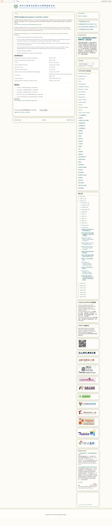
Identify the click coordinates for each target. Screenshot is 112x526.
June (82, 216)
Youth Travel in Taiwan (84, 112)
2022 (81, 196)
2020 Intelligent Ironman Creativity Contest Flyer (25, 100)
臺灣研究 (80, 177)
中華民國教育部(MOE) (84, 21)
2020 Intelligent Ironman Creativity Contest (87, 243)
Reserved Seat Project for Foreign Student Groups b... (87, 248)
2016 (81, 290)
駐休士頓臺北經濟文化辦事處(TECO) (87, 26)
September (84, 209)
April (82, 220)
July (82, 214)
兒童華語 (80, 118)
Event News (81, 79)
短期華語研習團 (82, 167)
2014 (81, 294)
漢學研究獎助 (81, 159)
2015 (81, 292)
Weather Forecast (82, 504)
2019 (81, 283)
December (84, 202)
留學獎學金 (81, 164)
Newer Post (17, 120)
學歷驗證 (80, 130)
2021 (81, 198)
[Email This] (40, 110)
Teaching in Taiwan (83, 107)
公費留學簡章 (81, 123)
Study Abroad (81, 97)
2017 (81, 287)
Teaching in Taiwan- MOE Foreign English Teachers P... (87, 239)
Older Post (70, 120)
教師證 (80, 136)
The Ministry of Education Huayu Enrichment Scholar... (87, 272)
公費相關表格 (81, 128)
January (83, 227)
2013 (81, 296)
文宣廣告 (28, 112)
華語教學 (80, 180)
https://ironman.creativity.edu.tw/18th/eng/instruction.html (28, 24)
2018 (81, 285)
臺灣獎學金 (81, 172)
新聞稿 (80, 146)
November (84, 205)
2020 (81, 201)
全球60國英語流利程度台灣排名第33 (87, 467)
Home (44, 120)
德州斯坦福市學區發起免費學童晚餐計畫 (87, 230)
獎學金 (80, 162)
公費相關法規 (81, 125)
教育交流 (80, 138)
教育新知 (80, 141)
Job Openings (82, 84)
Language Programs (83, 86)
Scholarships (81, 94)
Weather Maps (89, 504)
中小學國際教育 (82, 115)
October (83, 207)
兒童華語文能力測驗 (83, 120)
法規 (79, 149)
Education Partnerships (84, 73)
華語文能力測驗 (82, 185)
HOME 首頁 (81, 13)
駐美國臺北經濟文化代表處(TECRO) (87, 24)
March (83, 223)
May (82, 218)
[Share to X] (43, 110)
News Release (21, 112)
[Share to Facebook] (45, 110)
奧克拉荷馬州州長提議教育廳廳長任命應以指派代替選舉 (87, 234)
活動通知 (80, 154)
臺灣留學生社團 (82, 175)
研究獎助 (80, 169)
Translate (90, 66)
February (84, 225)
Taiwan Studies (82, 102)
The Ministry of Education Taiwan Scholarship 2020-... (87, 264)
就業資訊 (80, 133)
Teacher (80, 105)
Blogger (64, 514)
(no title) (80, 482)
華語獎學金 (81, 188)
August (83, 211)
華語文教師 (81, 182)
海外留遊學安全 (82, 156)
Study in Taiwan (82, 99)
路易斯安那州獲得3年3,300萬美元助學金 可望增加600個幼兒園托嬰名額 (87, 278)
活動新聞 (80, 151)
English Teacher (82, 76)
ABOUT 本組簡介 (82, 16)
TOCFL (80, 110)
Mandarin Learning (83, 89)
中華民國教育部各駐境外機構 (85, 29)
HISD (79, 81)
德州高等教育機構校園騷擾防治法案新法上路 (87, 255)
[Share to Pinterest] (46, 110)
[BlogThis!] (42, 110)
